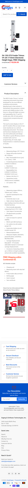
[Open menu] (25, 7)
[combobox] (14, 14)
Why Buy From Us (6, 439)
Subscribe (21, 399)
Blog (2, 445)
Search (22, 14)
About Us (4, 436)
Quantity (4, 67)
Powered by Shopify (20, 480)
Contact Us (4, 441)
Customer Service (6, 443)
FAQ (2, 448)
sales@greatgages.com (8, 461)
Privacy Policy (5, 450)
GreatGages (10, 480)
